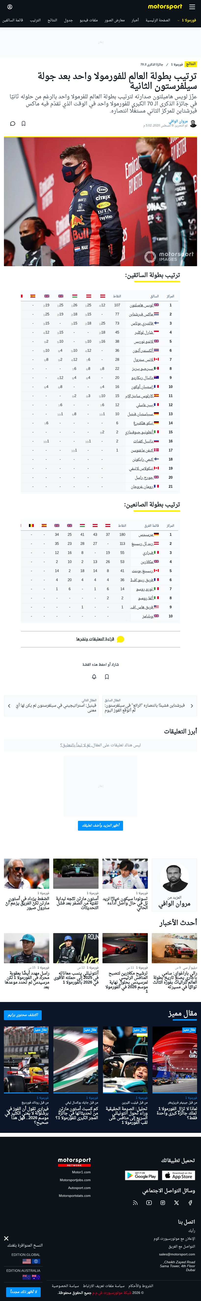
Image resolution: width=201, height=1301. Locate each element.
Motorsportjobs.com (75, 1180)
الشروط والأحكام (140, 1286)
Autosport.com (79, 1188)
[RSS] (135, 1203)
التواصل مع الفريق (181, 1246)
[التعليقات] (11, 123)
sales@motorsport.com (177, 1254)
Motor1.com (81, 1172)
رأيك (191, 1231)
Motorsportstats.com (75, 1196)
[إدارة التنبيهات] (94, 677)
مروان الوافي (178, 121)
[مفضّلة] (23, 123)
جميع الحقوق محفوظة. (74, 1293)
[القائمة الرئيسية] (192, 7)
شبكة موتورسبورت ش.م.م (111, 1293)
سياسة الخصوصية (65, 1286)
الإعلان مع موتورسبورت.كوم (174, 1239)
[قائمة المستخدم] (10, 7)
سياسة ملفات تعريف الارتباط (104, 1286)
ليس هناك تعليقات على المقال (100, 745)
